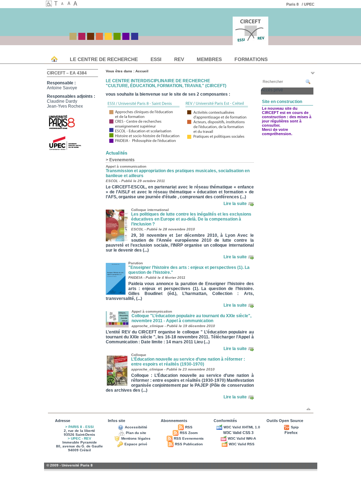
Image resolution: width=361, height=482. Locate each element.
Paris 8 (293, 4)
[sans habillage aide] (57, 4)
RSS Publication (189, 444)
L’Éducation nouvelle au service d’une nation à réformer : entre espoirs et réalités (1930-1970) (188, 362)
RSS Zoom (189, 433)
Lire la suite (235, 203)
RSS (188, 427)
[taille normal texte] (70, 4)
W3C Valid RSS (242, 444)
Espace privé (135, 444)
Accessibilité (136, 427)
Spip (295, 427)
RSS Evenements (189, 438)
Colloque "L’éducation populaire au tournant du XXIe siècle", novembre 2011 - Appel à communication (191, 318)
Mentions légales (136, 438)
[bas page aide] (313, 73)
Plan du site (136, 433)
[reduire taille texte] (63, 4)
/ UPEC (309, 4)
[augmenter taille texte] (76, 4)
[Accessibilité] (49, 5)
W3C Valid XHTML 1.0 (242, 427)
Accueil (141, 71)
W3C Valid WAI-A (242, 438)
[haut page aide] (308, 409)
